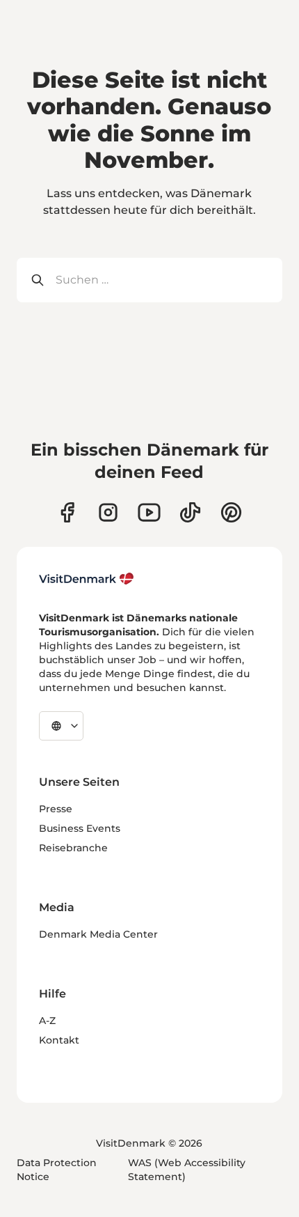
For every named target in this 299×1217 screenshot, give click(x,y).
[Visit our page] (108, 512)
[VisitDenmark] (86, 579)
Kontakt (59, 1040)
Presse (55, 809)
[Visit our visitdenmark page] (149, 512)
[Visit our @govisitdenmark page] (190, 512)
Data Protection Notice (57, 1169)
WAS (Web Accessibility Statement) (186, 1169)
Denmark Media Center (98, 934)
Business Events (79, 828)
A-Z (47, 1020)
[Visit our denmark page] (67, 512)
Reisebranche (73, 848)
